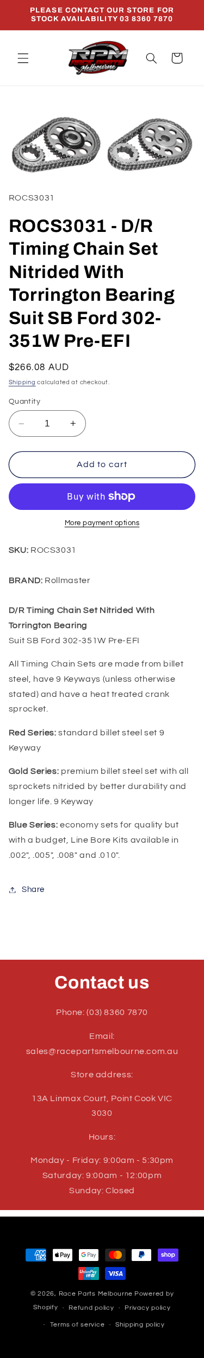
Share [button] (33, 889)
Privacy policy (147, 1308)
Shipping (22, 382)
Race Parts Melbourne (96, 1294)
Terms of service (77, 1325)
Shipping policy (140, 1325)
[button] (22, 58)
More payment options (102, 523)
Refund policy (91, 1308)
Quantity (24, 401)
